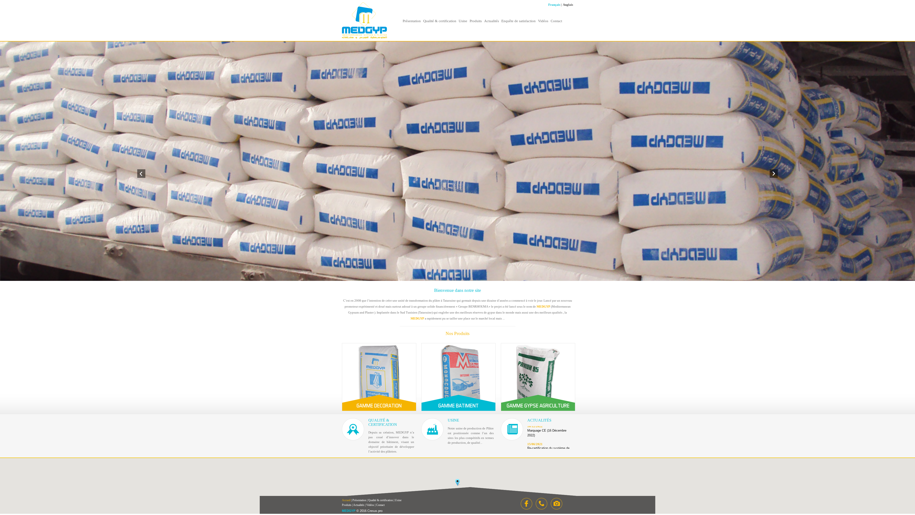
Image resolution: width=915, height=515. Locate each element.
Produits (476, 21)
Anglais (568, 4)
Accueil (346, 500)
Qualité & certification (439, 21)
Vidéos (543, 21)
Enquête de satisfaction (518, 21)
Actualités (491, 21)
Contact (556, 21)
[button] (457, 482)
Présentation (412, 21)
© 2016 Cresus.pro (369, 511)
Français (554, 4)
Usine (463, 21)
